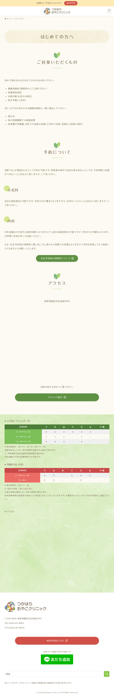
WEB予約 (70, 3)
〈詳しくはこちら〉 (26, 489)
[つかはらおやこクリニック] (57, 11)
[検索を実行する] (106, 674)
